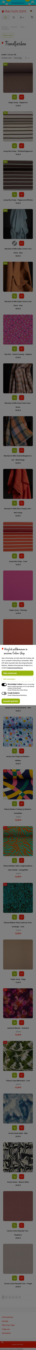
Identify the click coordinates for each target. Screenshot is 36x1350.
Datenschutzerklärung (15, 668)
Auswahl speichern (10, 701)
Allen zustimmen (10, 673)
